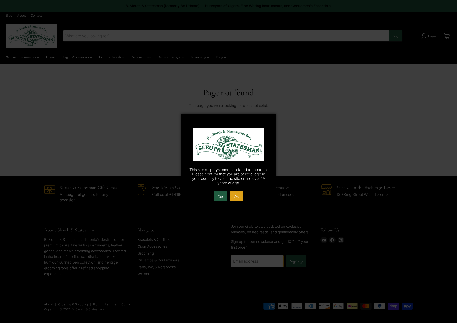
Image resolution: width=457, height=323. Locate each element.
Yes (220, 196)
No (236, 196)
